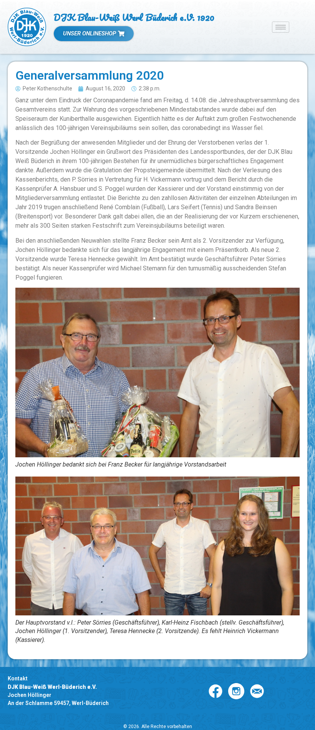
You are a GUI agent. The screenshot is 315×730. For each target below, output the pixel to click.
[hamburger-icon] (280, 27)
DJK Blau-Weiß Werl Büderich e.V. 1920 (134, 17)
